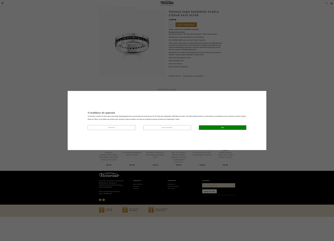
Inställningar (111, 127)
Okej (222, 127)
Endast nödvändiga (167, 127)
